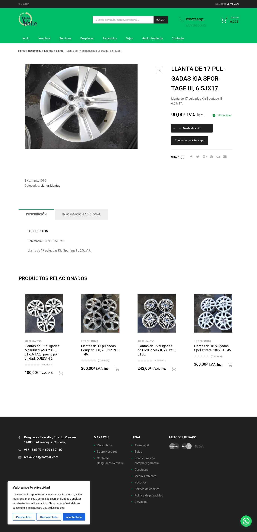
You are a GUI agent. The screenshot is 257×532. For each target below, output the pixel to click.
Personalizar (23, 517)
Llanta (60, 50)
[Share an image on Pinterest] (210, 156)
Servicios (65, 38)
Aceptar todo (74, 517)
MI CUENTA (23, 4)
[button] (159, 70)
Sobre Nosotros (107, 451)
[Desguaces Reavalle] (37, 25)
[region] (49, 502)
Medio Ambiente (152, 38)
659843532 (196, 25)
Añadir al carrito (191, 128)
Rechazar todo (49, 517)
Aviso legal (142, 445)
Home (21, 50)
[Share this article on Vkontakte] (217, 156)
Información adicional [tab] (81, 214)
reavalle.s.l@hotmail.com (41, 457)
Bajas (129, 38)
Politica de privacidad (149, 495)
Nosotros (44, 38)
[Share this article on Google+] (204, 156)
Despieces (87, 38)
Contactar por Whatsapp (189, 140)
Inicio (26, 38)
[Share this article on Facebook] (190, 156)
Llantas (48, 50)
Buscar (160, 19)
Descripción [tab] (36, 214)
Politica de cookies (147, 489)
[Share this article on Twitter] (197, 156)
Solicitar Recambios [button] (61, 373)
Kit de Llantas (33, 341)
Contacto (178, 38)
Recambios (110, 38)
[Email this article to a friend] (224, 156)
